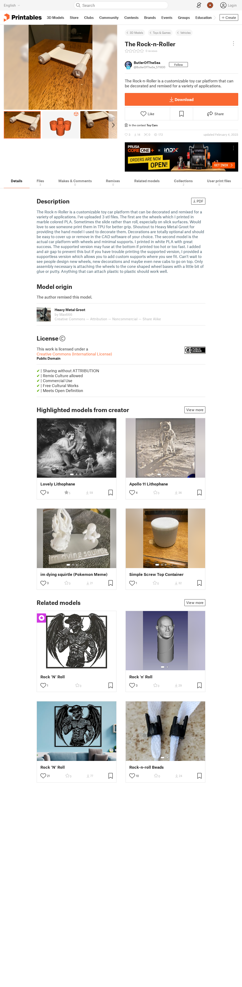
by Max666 (63, 314)
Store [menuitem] (74, 17)
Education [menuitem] (203, 17)
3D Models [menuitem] (55, 17)
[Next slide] (112, 125)
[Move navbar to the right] (214, 17)
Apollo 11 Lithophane (148, 484)
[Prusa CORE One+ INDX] (181, 157)
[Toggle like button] (43, 492)
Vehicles (185, 32)
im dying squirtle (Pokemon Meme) (74, 574)
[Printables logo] (23, 17)
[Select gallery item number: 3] (80, 474)
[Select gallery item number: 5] (84, 565)
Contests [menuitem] (131, 17)
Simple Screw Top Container (156, 574)
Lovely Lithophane (57, 484)
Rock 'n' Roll (140, 677)
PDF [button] (200, 201)
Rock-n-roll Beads (146, 767)
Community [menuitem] (109, 17)
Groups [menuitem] (184, 17)
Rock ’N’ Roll (52, 677)
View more (194, 410)
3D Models (136, 32)
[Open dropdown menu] (233, 43)
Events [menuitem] (166, 17)
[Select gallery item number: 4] (171, 474)
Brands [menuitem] (150, 17)
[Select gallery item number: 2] (77, 474)
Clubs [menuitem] (89, 17)
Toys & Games (162, 32)
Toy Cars (152, 125)
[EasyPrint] (199, 5)
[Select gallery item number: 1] (72, 474)
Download (184, 99)
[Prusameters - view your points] (210, 5)
